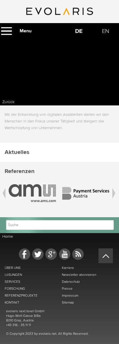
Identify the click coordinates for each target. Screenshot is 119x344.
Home (7, 236)
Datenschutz (71, 282)
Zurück (8, 101)
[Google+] (51, 254)
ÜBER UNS (13, 268)
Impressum (70, 295)
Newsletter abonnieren (79, 275)
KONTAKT (12, 302)
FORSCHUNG (15, 289)
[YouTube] (64, 254)
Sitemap (68, 302)
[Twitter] (38, 254)
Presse (67, 289)
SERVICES (12, 282)
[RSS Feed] (78, 254)
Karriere (68, 268)
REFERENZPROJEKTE (21, 295)
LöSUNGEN (13, 275)
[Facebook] (24, 254)
